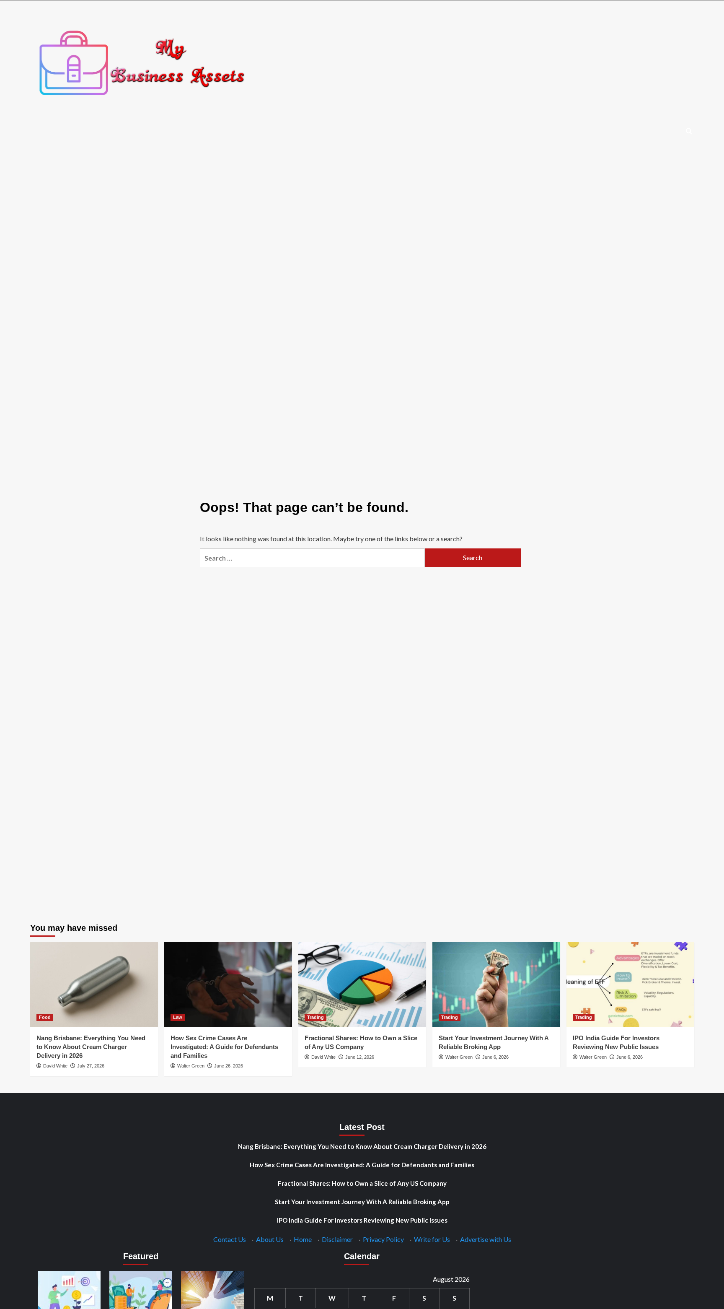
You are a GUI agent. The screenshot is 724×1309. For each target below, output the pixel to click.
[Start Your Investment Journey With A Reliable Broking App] (496, 984)
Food (45, 1017)
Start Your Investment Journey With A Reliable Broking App (362, 1201)
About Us (270, 1239)
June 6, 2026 (495, 1057)
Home (303, 1239)
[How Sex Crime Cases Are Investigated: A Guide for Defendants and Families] (228, 984)
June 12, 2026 (359, 1057)
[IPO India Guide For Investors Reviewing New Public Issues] (630, 984)
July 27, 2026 (90, 1065)
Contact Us (229, 1239)
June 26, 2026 (228, 1065)
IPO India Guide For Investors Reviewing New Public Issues (362, 1220)
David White (55, 1065)
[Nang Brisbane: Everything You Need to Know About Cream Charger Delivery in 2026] (94, 984)
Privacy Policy (383, 1239)
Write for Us (432, 1239)
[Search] (689, 131)
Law (177, 1017)
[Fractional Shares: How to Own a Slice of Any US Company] (362, 984)
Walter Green (190, 1065)
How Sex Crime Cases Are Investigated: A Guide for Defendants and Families (224, 1046)
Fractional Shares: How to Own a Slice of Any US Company (362, 1183)
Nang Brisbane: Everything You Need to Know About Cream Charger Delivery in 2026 (90, 1046)
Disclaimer (337, 1239)
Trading (315, 1017)
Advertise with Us (485, 1239)
